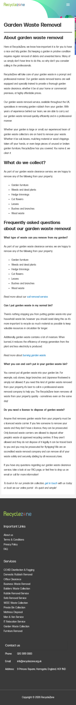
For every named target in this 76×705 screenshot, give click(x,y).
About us (8, 535)
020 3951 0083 (24, 653)
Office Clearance (12, 579)
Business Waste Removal (17, 584)
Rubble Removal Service (16, 593)
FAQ (6, 549)
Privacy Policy (11, 544)
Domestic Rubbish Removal (18, 574)
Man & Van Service (14, 617)
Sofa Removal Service (15, 598)
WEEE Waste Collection (16, 603)
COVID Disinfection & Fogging (19, 570)
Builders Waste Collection (17, 588)
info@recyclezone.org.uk (29, 661)
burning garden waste (34, 355)
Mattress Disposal (13, 612)
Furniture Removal (13, 631)
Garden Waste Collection (16, 626)
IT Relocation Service (14, 621)
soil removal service (37, 296)
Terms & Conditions (14, 539)
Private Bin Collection (14, 607)
